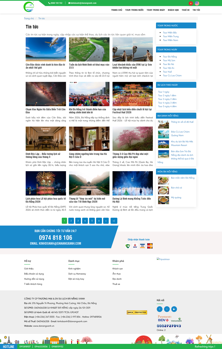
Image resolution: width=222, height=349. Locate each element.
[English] (197, 3)
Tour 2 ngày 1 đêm (167, 95)
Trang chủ (116, 9)
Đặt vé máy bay (76, 278)
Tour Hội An (168, 67)
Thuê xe (186, 9)
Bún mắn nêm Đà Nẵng (183, 177)
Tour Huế (167, 71)
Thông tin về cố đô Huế (182, 121)
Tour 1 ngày (163, 91)
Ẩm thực (117, 273)
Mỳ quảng (176, 197)
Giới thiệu (29, 268)
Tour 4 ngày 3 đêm (167, 102)
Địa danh (117, 278)
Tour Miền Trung (171, 36)
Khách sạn (173, 9)
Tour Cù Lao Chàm (172, 75)
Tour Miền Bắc (170, 32)
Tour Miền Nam (170, 40)
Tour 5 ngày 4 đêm (167, 106)
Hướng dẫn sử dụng (34, 278)
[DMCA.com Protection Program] (137, 312)
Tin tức (196, 9)
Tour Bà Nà (168, 64)
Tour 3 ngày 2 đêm (167, 99)
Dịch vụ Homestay (77, 273)
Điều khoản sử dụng (34, 273)
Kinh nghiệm (74, 268)
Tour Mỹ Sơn (169, 60)
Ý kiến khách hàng (33, 284)
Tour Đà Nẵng (170, 56)
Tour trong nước (134, 9)
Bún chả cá (176, 187)
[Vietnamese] (190, 3)
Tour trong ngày (156, 9)
